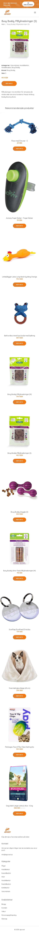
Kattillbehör (6, 888)
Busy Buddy (16, 67)
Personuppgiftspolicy (9, 915)
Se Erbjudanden (28, 4)
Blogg (4, 904)
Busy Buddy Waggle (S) (19, 512)
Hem (3, 24)
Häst (3, 877)
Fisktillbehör (6, 869)
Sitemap (4, 919)
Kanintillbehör (6, 873)
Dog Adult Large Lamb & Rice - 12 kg (19, 806)
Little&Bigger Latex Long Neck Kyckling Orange (19, 277)
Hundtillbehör (24, 65)
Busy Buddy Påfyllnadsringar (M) (20, 394)
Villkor (4, 911)
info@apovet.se (7, 855)
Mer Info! (9, 83)
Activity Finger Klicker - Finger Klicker (19, 218)
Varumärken (14, 65)
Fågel (3, 866)
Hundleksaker (6, 67)
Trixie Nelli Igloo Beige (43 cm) (19, 688)
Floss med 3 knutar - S (19, 141)
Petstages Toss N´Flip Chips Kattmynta (19, 747)
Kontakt (4, 908)
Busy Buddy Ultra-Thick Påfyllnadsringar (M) (19, 571)
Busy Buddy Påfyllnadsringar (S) (19, 453)
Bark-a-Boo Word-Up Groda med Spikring (19, 336)
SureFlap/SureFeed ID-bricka (19, 629)
